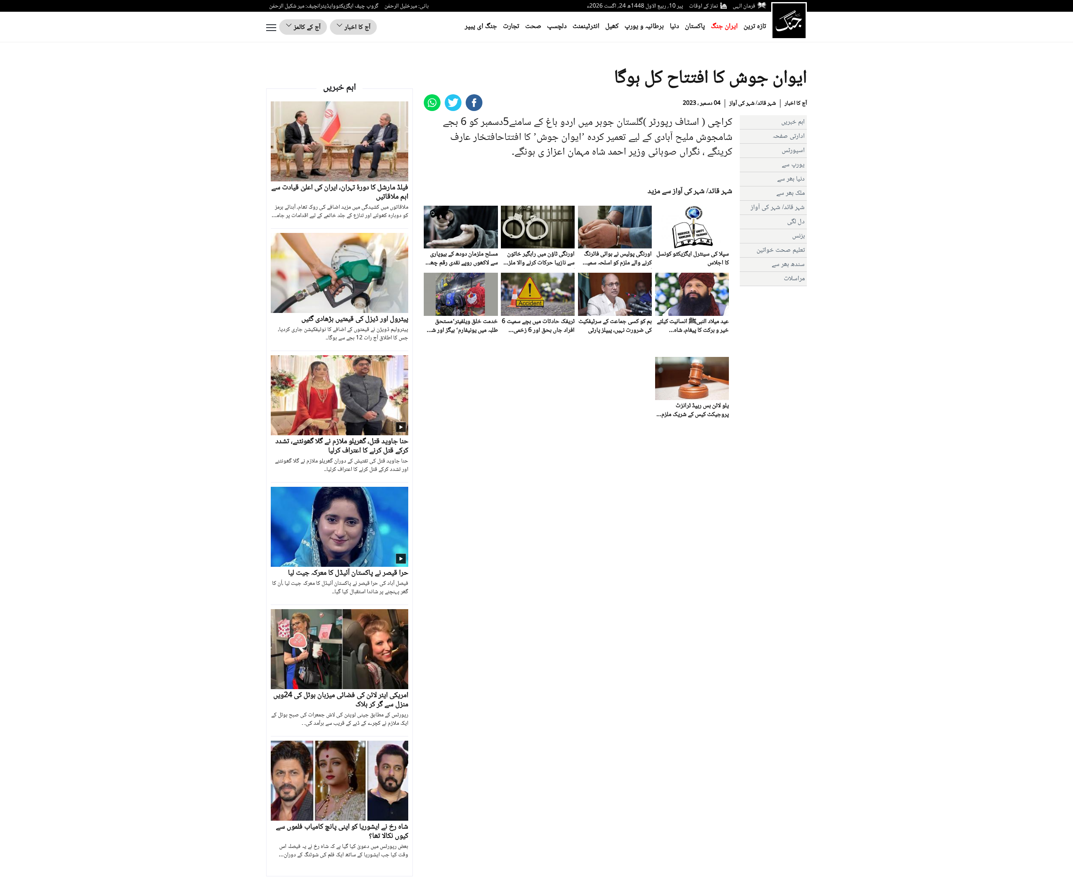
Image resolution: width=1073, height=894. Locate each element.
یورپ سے (793, 165)
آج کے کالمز (306, 27)
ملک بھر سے (790, 193)
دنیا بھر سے (791, 179)
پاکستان (695, 27)
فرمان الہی (744, 6)
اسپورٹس (793, 150)
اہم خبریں (793, 122)
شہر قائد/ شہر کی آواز (752, 103)
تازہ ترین (755, 27)
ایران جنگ (724, 27)
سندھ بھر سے (788, 264)
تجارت (511, 27)
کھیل (612, 27)
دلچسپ (557, 27)
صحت (533, 27)
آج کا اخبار (357, 27)
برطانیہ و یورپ (644, 27)
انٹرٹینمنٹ (586, 27)
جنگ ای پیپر (481, 27)
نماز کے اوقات (703, 6)
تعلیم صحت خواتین (781, 250)
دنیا (674, 27)
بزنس (798, 236)
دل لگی (796, 221)
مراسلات (794, 278)
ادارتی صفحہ (788, 136)
